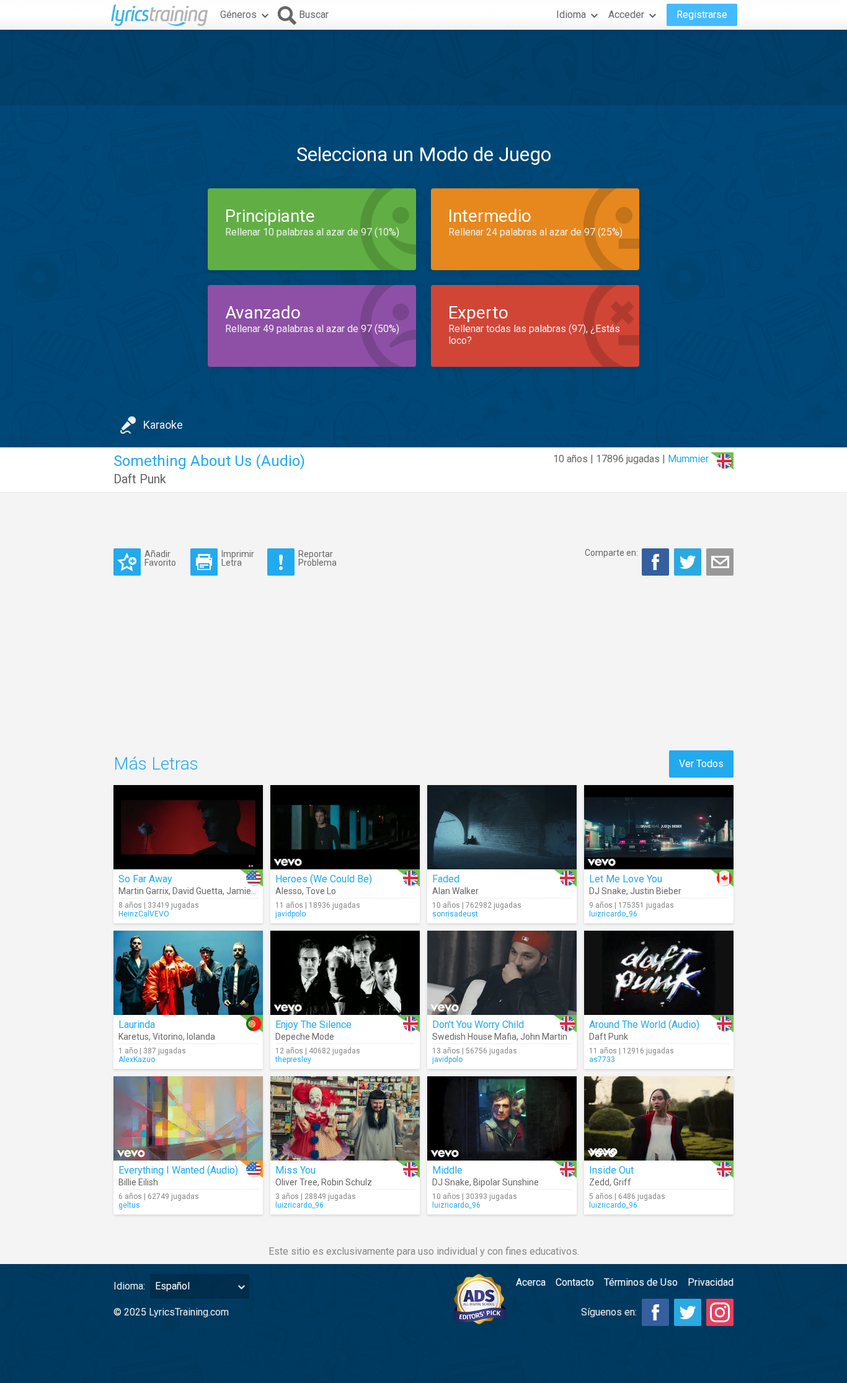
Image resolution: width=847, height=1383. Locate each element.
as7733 (602, 1059)
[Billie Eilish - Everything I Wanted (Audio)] (188, 1118)
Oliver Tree (296, 1182)
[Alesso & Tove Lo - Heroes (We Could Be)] (345, 827)
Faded (445, 879)
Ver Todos (701, 764)
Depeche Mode (304, 1037)
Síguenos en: (609, 1312)
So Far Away (145, 879)
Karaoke (163, 424)
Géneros (238, 14)
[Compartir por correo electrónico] (720, 562)
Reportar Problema (317, 558)
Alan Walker (455, 891)
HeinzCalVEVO (143, 914)
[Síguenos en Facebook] (655, 1312)
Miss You (295, 1170)
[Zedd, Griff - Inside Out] (659, 1118)
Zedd (599, 1182)
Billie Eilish (138, 1182)
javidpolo (290, 914)
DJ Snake (607, 891)
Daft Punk (139, 479)
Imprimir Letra (237, 558)
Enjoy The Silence (313, 1024)
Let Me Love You (625, 879)
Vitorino (168, 1037)
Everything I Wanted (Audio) (178, 1170)
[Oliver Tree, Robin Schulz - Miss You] (345, 1118)
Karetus (133, 1037)
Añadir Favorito (160, 558)
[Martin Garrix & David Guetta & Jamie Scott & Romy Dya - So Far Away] (188, 827)
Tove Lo (321, 891)
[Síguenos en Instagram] (720, 1312)
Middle (447, 1170)
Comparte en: (611, 552)
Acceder (626, 14)
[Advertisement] (423, 67)
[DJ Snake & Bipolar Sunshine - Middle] (502, 1118)
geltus (129, 1205)
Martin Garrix (143, 891)
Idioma (571, 14)
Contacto (575, 1282)
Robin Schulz (346, 1182)
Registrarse (701, 14)
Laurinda (136, 1024)
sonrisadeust (455, 914)
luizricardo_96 (613, 914)
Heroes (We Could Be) (323, 879)
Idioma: (129, 1286)
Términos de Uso (641, 1282)
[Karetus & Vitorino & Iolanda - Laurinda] (188, 973)
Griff (622, 1182)
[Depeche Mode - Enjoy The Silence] (345, 973)
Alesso (288, 891)
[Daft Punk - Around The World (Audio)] (659, 973)
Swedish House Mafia (474, 1037)
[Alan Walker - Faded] (502, 827)
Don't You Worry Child (478, 1024)
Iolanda (201, 1037)
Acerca (531, 1282)
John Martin (543, 1037)
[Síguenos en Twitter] (687, 1312)
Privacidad (711, 1282)
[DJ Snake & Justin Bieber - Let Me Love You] (659, 827)
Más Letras (155, 763)
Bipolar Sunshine (506, 1182)
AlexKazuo (136, 1059)
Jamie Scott (250, 891)
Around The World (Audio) (644, 1024)
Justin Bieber (655, 891)
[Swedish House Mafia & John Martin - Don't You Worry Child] (502, 973)
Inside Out (611, 1170)
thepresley (293, 1059)
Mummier (688, 459)
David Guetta (197, 891)
